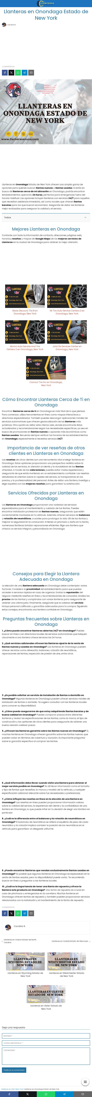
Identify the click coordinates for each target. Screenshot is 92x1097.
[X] (11, 72)
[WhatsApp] (18, 72)
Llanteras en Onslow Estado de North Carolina (20, 941)
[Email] (31, 72)
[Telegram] (24, 72)
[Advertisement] (46, 45)
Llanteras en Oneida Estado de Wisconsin (70, 941)
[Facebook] (5, 72)
